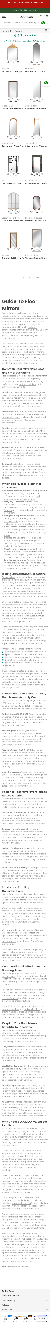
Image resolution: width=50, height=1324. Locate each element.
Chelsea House (9, 671)
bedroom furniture (27, 384)
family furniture (9, 856)
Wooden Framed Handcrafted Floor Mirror (36, 258)
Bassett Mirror (31, 255)
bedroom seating (10, 1009)
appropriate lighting (21, 1203)
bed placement (31, 995)
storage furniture (27, 499)
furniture (27, 640)
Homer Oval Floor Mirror (36, 220)
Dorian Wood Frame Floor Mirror (13, 108)
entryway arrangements (13, 387)
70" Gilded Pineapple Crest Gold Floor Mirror (13, 71)
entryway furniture (25, 1219)
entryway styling (24, 330)
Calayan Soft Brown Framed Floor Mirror (13, 258)
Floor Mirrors (15, 31)
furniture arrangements (20, 469)
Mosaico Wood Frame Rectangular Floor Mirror (36, 183)
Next (38, 277)
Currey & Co (7, 106)
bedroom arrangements (23, 439)
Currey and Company (12, 626)
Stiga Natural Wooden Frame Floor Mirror (36, 146)
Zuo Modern (31, 106)
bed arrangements (11, 417)
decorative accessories (29, 1206)
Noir (4, 180)
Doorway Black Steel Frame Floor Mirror (13, 183)
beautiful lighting (38, 466)
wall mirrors (23, 1200)
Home (4, 31)
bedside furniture (32, 1009)
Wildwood (6, 255)
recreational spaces (31, 543)
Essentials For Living (11, 218)
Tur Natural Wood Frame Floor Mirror (13, 146)
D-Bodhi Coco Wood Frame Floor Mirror (36, 71)
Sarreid (5, 68)
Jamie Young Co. (10, 649)
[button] (2, 659)
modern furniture (20, 876)
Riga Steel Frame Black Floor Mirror (36, 108)
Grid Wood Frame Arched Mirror (13, 220)
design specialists (10, 1255)
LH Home (29, 68)
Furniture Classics (33, 218)
